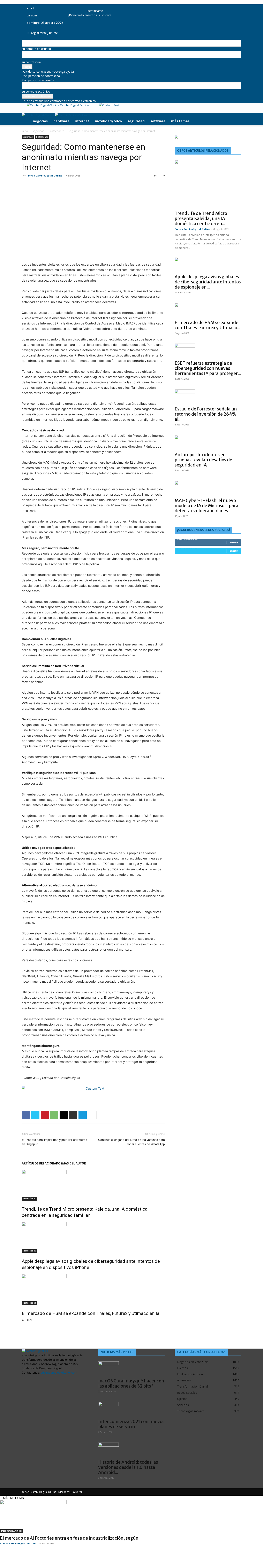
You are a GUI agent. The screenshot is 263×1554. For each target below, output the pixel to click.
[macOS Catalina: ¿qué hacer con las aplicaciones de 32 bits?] (131, 1368)
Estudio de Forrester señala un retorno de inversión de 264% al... (206, 414)
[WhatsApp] (54, 1115)
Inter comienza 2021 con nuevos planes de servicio (131, 1424)
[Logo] (38, 115)
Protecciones (56, 131)
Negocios (40, 121)
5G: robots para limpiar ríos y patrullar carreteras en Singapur (54, 1142)
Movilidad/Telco (108, 121)
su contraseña (31, 62)
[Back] (88, 6)
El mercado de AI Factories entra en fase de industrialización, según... (71, 1538)
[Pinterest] (45, 1115)
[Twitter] (78, 8)
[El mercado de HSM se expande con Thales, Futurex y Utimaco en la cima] (93, 1289)
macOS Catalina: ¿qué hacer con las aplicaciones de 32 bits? (131, 1383)
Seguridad (136, 121)
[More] (92, 1115)
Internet (82, 121)
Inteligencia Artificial (11, 1531)
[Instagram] (74, 8)
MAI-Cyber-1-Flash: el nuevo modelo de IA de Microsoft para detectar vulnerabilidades (206, 505)
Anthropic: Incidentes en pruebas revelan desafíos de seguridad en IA (203, 460)
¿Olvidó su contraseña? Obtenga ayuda (48, 71)
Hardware (61, 121)
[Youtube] (81, 8)
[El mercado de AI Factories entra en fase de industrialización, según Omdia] (131, 1516)
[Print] (73, 1115)
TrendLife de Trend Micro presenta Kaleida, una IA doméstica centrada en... (201, 218)
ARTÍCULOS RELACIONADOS (42, 1163)
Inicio (25, 131)
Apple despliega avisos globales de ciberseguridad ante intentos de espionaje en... (208, 282)
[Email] (64, 1115)
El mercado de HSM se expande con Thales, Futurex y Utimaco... (207, 325)
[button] (236, 117)
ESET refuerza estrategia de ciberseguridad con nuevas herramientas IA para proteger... (208, 368)
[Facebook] (26, 1115)
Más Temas (180, 121)
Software (157, 121)
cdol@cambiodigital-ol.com (58, 1372)
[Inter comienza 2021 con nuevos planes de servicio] (131, 1409)
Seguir (234, 542)
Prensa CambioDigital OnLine (44, 175)
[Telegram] (82, 1115)
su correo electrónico (36, 91)
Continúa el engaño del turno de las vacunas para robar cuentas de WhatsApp (131, 1142)
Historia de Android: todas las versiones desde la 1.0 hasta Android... (128, 1467)
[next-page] (25, 1328)
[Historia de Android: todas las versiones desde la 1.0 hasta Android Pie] (131, 1450)
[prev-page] (23, 1328)
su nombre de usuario (36, 49)
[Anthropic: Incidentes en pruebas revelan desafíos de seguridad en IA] (208, 442)
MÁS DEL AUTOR (74, 1163)
